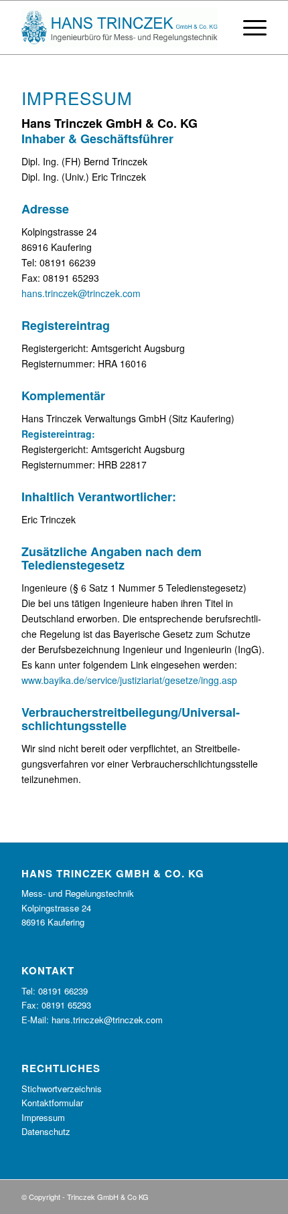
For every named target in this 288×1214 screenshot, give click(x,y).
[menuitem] (248, 27)
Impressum (43, 1117)
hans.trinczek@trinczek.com (81, 293)
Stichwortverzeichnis (61, 1088)
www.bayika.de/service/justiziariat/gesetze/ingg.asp (129, 680)
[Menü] (248, 27)
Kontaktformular (52, 1102)
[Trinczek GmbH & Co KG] (119, 27)
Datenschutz (45, 1131)
